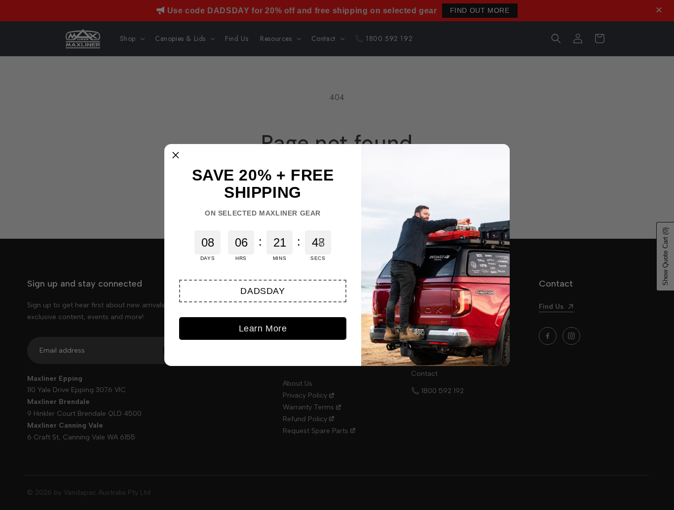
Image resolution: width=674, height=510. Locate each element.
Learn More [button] (263, 328)
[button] (262, 291)
